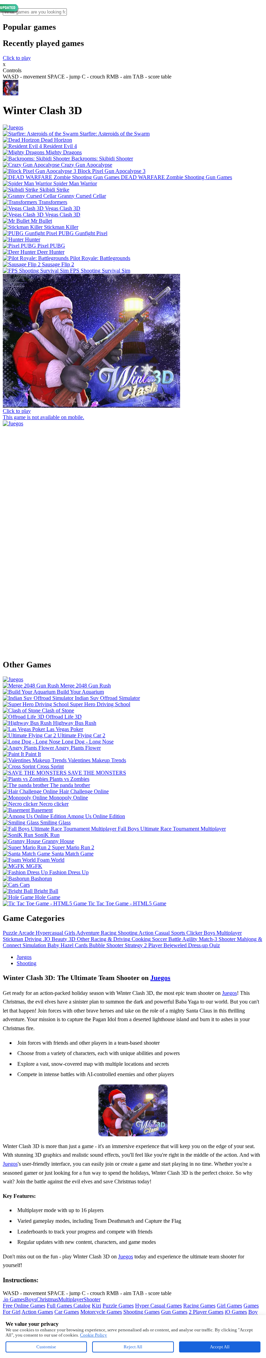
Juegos (24, 957)
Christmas (47, 1299)
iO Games (236, 1312)
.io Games (14, 1299)
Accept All (220, 1346)
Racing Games (199, 1306)
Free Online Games (24, 1306)
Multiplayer (70, 1299)
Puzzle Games (118, 1306)
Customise (46, 1346)
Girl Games (229, 1306)
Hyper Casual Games (158, 1306)
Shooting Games (141, 1312)
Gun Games (174, 1312)
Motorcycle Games (101, 1312)
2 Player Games (206, 1312)
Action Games (37, 1312)
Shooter (91, 1299)
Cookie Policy (93, 1335)
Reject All (133, 1346)
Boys (30, 1299)
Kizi (96, 1306)
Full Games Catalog (68, 1306)
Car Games (66, 1312)
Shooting (26, 963)
